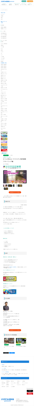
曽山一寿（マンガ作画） (4, 98)
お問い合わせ (3, 386)
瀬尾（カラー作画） (3, 81)
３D (1, 53)
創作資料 (2, 61)
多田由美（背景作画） (4, 67)
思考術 (19, 373)
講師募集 (7, 384)
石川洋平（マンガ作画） (4, 108)
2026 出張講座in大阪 (3, 33)
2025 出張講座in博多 (3, 36)
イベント (12, 384)
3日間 (1, 17)
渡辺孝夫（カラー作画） (4, 87)
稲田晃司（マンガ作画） (4, 110)
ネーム (2, 48)
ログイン (24, 1)
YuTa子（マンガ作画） (4, 123)
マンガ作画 (2, 56)
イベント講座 (3, 31)
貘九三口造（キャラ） (4, 95)
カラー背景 (13, 373)
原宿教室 (2, 25)
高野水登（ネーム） (3, 75)
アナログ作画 (7, 374)
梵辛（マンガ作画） (3, 114)
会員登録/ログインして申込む (15, 192)
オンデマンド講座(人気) (4, 43)
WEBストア (23, 384)
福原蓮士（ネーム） (3, 78)
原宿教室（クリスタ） (4, 28)
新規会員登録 (30, 1)
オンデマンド (2, 14)
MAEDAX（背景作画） (4, 64)
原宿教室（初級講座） (4, 27)
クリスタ (2, 51)
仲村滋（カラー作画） (4, 83)
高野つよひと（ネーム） (4, 73)
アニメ (27, 373)
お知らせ (7, 386)
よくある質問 (13, 386)
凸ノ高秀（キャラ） (3, 93)
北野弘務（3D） (3, 126)
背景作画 (2, 45)
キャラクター (2, 59)
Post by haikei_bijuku (30, 388)
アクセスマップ (19, 384)
